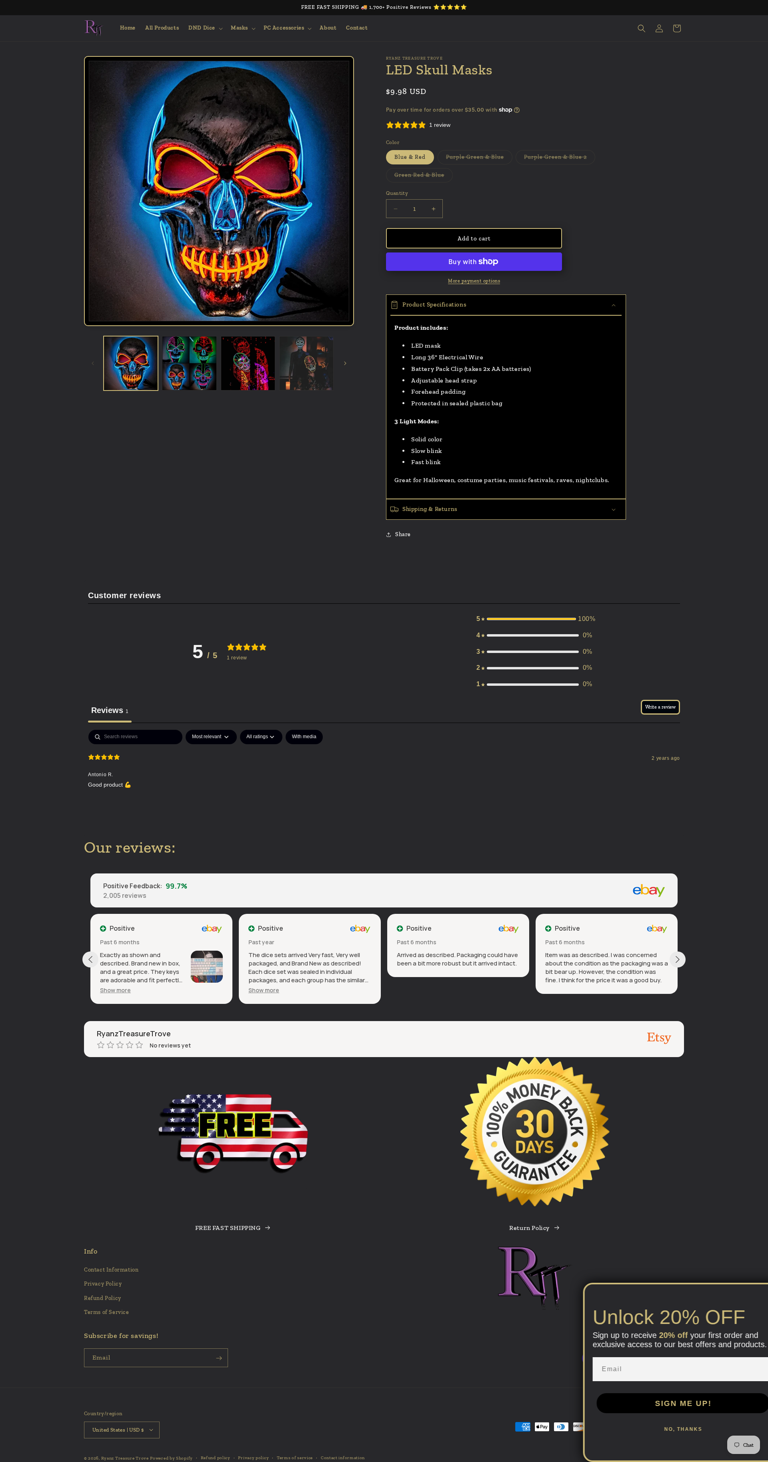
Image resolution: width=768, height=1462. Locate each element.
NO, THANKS (668, 1429)
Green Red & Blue (423, 176)
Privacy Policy (103, 1284)
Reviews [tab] (109, 710)
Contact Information (111, 1270)
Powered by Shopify (171, 1457)
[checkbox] (304, 737)
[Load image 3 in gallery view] (248, 363)
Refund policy (215, 1457)
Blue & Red (410, 157)
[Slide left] (93, 363)
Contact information (343, 1457)
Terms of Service (106, 1312)
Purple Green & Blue (479, 158)
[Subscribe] (219, 1358)
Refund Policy (102, 1298)
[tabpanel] (384, 781)
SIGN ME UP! (668, 1403)
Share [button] (403, 534)
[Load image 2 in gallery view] (189, 363)
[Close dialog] (759, 1291)
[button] (205, 28)
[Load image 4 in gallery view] (306, 363)
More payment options (474, 281)
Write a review (660, 707)
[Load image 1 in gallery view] (131, 363)
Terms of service (295, 1457)
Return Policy (529, 1228)
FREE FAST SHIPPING (228, 1228)
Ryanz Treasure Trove (125, 1457)
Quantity (397, 193)
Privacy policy (253, 1457)
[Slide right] (345, 363)
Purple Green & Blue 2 (559, 158)
